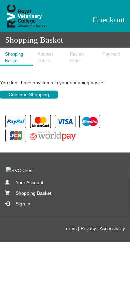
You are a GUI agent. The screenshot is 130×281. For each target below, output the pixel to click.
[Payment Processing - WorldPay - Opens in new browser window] (54, 135)
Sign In (23, 203)
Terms (70, 228)
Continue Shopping (29, 94)
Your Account (29, 182)
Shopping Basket (33, 193)
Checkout (108, 19)
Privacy (88, 228)
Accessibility (112, 228)
